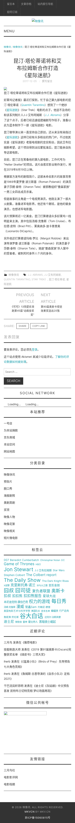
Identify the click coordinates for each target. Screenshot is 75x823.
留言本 (11, 3)
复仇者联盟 (41, 591)
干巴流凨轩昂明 (13, 685)
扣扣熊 (17, 596)
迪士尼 (9, 622)
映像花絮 (9, 523)
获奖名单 (45, 611)
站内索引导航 (45, 3)
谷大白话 (31, 616)
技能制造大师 (12, 649)
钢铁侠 (18, 622)
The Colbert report (41, 575)
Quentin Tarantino (33, 105)
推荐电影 (29, 642)
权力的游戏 (39, 601)
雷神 (25, 622)
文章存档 (26, 3)
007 (6, 560)
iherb (7, 661)
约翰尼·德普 (44, 607)
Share (22, 325)
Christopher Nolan (50, 560)
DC (63, 560)
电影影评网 (11, 777)
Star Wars (59, 570)
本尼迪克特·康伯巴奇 (16, 602)
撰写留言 (47, 81)
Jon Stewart (18, 569)
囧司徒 (23, 590)
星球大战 (49, 596)
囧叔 (9, 590)
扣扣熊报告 (33, 596)
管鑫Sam (31, 607)
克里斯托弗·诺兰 (23, 585)
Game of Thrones (19, 564)
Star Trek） (39, 279)
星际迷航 (12, 110)
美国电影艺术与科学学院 (17, 611)
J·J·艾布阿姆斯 (52, 274)
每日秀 (58, 601)
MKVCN (30, 811)
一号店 (8, 423)
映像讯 (7, 46)
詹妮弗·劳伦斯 (11, 617)
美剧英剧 (9, 502)
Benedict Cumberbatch (24, 560)
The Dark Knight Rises (55, 581)
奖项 (6, 509)
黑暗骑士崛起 (47, 621)
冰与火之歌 (42, 585)
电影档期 (9, 784)
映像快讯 (18, 46)
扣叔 (7, 596)
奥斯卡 (58, 590)
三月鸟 (8, 642)
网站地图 (9, 451)
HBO (38, 564)
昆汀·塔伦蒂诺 (57, 279)
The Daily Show (22, 580)
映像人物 (9, 516)
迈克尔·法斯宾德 (53, 617)
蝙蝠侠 (54, 611)
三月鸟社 (9, 770)
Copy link (38, 325)
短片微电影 (11, 538)
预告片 (8, 481)
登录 (34, 349)
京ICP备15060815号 (37, 817)
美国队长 (35, 611)
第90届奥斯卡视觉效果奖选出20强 (51, 308)
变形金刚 (54, 585)
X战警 (7, 585)
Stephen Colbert (14, 575)
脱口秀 (8, 488)
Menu (9, 31)
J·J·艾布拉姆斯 (43, 570)
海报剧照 (9, 495)
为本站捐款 (11, 430)
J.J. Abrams (52, 115)
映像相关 (9, 530)
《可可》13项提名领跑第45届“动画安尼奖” (22, 310)
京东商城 (9, 437)
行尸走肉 (64, 611)
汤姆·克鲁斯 (9, 607)
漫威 (20, 607)
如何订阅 (12, 11)
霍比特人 (33, 622)
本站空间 (9, 444)
